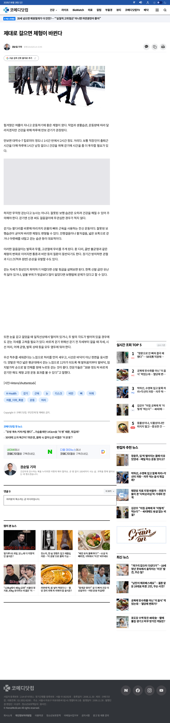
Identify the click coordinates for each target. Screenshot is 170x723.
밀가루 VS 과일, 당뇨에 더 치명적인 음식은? (19, 555)
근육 (37, 393)
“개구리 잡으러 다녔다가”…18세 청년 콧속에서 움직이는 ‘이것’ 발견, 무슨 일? (148, 568)
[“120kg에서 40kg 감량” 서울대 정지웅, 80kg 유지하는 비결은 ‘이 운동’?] (20, 574)
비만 (71, 393)
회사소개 (8, 715)
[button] (135, 2)
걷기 (25, 393)
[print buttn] (163, 47)
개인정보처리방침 (23, 715)
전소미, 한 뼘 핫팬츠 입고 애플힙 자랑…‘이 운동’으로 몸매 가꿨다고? (56, 555)
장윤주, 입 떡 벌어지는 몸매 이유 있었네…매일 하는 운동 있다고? (148, 457)
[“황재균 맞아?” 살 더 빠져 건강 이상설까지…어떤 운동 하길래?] (94, 574)
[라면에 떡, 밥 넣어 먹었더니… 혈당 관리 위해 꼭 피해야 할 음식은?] (57, 574)
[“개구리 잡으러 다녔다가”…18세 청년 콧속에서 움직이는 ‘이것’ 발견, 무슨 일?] (122, 570)
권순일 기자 (28, 466)
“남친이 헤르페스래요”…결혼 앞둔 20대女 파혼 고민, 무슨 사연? (148, 584)
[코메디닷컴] (138, 690)
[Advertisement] (57, 305)
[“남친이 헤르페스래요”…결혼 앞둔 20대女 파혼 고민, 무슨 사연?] (122, 587)
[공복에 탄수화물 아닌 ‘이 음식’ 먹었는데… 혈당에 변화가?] (122, 605)
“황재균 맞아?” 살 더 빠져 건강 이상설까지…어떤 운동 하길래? (93, 589)
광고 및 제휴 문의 (101, 715)
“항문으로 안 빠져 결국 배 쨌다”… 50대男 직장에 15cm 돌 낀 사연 (150, 355)
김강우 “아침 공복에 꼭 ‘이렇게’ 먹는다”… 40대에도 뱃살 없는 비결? (151, 407)
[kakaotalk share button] (146, 47)
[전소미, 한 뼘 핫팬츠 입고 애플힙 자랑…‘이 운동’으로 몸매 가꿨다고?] (57, 540)
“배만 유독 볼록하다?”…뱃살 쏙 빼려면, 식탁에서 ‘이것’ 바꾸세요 (93, 555)
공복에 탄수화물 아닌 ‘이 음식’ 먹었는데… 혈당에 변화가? (151, 372)
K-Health (11, 393)
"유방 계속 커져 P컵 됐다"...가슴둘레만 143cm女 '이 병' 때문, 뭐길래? (42, 432)
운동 (32, 400)
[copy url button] (154, 47)
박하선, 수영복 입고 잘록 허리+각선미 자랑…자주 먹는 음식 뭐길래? (151, 390)
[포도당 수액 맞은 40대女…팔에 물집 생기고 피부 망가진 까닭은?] (122, 622)
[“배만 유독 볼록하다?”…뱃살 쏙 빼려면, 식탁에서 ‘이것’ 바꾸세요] (94, 540)
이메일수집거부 (71, 715)
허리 (43, 400)
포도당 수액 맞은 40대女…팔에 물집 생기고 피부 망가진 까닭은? (148, 619)
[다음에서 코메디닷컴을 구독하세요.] (83, 452)
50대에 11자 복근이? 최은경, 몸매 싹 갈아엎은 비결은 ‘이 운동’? (38, 437)
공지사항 (86, 715)
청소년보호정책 (53, 715)
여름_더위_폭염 (14, 400)
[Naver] (126, 690)
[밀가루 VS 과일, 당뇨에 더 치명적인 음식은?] (20, 540)
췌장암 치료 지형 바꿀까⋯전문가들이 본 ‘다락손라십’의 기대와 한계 (148, 494)
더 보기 (108, 491)
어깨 (91, 393)
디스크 (58, 393)
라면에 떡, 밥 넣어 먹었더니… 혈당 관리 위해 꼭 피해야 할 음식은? (56, 589)
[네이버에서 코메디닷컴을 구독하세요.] (30, 452)
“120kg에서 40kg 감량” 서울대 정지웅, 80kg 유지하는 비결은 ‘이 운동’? (19, 589)
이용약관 (39, 715)
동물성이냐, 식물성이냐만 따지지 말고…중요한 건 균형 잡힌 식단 (151, 424)
